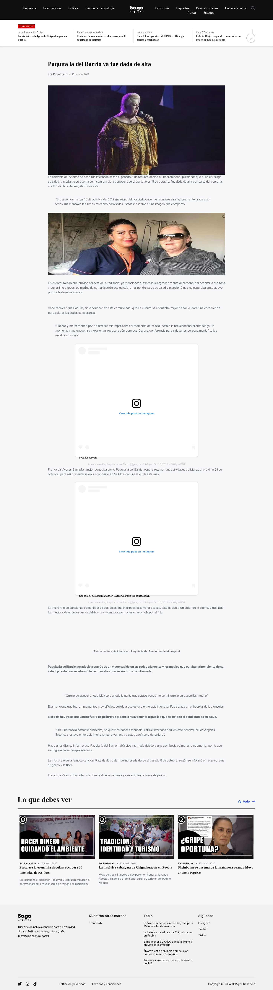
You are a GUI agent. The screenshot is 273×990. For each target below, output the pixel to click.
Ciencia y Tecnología (100, 8)
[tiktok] (35, 983)
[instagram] (20, 983)
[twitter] (27, 983)
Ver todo (244, 801)
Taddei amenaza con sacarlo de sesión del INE (168, 962)
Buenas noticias (207, 8)
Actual (191, 12)
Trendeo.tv (96, 923)
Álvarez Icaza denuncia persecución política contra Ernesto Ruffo (166, 952)
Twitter (202, 929)
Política (73, 8)
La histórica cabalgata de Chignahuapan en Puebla (168, 934)
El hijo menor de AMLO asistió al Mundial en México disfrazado (168, 943)
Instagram (204, 923)
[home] (136, 8)
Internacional (52, 8)
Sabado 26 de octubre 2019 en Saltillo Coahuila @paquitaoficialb (114, 595)
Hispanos (29, 8)
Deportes (182, 8)
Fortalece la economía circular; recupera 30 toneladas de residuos (168, 924)
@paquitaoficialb (88, 457)
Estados (208, 12)
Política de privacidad (72, 984)
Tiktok (202, 935)
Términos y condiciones (106, 984)
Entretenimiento (236, 8)
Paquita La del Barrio (118, 464)
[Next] (250, 38)
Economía (162, 8)
